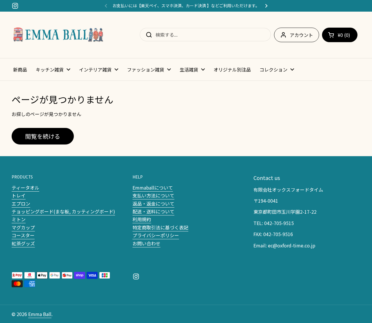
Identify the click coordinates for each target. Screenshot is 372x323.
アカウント (301, 34)
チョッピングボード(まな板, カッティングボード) (63, 211)
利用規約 (142, 219)
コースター (23, 235)
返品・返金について (153, 203)
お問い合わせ (146, 243)
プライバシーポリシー (156, 235)
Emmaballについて (153, 187)
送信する (147, 34)
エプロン (21, 203)
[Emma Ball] (58, 34)
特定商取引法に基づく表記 (160, 227)
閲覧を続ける (42, 136)
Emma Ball (39, 313)
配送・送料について (153, 211)
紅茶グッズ (23, 243)
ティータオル (25, 187)
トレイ (19, 195)
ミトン (19, 219)
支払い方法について (153, 195)
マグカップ (23, 227)
